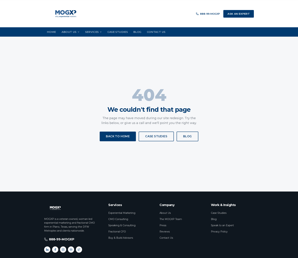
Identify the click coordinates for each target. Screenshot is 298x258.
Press (163, 225)
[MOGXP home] (65, 14)
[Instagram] (63, 249)
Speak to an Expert (222, 225)
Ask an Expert (238, 13)
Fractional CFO (117, 231)
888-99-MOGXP (210, 13)
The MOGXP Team (171, 219)
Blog (137, 32)
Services (92, 32)
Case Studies (117, 32)
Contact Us (156, 32)
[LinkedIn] (47, 249)
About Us (69, 32)
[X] (79, 249)
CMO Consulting (118, 219)
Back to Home (118, 136)
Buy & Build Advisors (120, 237)
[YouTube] (71, 249)
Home (51, 32)
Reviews (165, 231)
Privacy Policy (219, 231)
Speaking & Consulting (122, 225)
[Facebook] (55, 249)
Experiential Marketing (121, 212)
